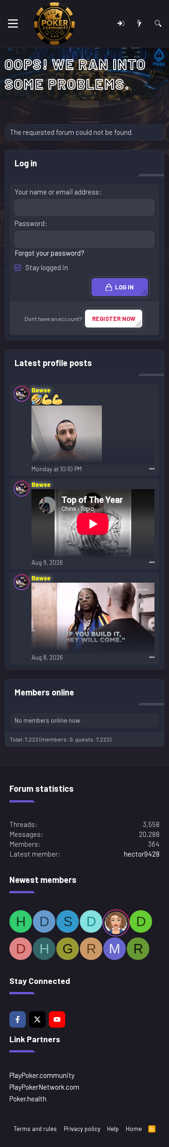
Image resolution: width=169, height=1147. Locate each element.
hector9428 (142, 854)
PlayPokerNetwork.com (44, 1087)
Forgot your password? (49, 253)
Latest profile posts (53, 363)
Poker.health (27, 1098)
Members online (44, 692)
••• (151, 468)
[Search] (158, 24)
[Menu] (13, 23)
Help (113, 1128)
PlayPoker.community (42, 1075)
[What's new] (139, 24)
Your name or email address (57, 191)
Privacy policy (82, 1128)
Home (134, 1128)
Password (30, 223)
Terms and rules (35, 1128)
